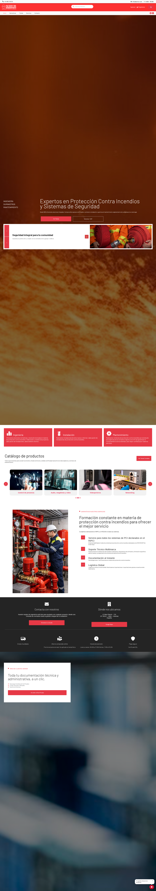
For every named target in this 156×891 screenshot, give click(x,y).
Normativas (13, 13)
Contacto (37, 13)
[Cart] (151, 7)
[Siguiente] (150, 484)
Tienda (21, 13)
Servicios (28, 13)
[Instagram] (153, 13)
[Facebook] (151, 13)
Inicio (4, 13)
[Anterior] (6, 484)
